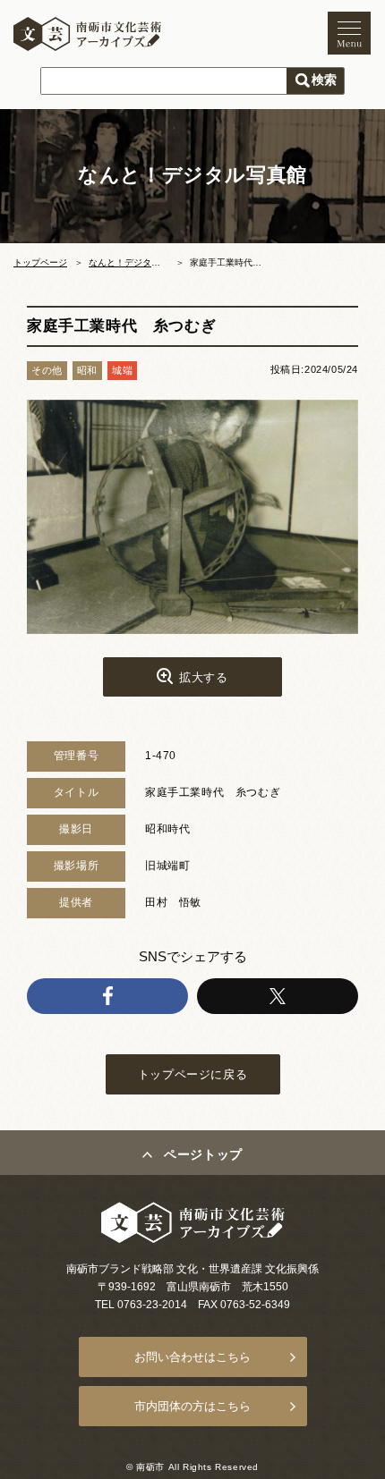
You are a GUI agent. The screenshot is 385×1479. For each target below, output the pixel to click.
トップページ (40, 262)
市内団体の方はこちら (192, 1406)
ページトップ (203, 1154)
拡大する (203, 677)
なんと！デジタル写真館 (138, 262)
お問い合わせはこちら (192, 1357)
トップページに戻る (192, 1074)
